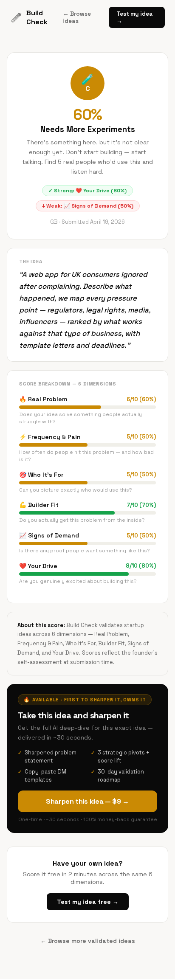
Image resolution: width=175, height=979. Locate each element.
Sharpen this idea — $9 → (87, 801)
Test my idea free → (88, 902)
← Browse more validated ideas (87, 941)
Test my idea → (134, 17)
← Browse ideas (77, 17)
